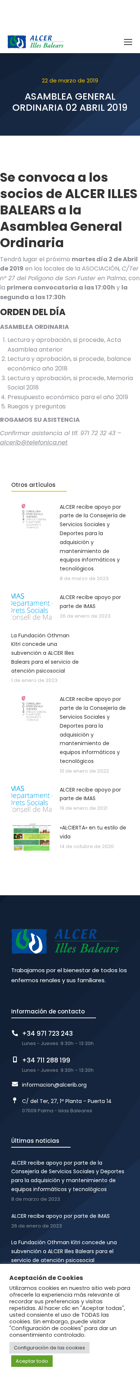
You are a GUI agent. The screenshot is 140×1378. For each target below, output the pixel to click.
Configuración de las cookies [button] (49, 1347)
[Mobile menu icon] (128, 42)
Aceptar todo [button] (32, 1361)
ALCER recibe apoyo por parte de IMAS (60, 1216)
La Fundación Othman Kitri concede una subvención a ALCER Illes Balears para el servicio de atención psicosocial (64, 1251)
